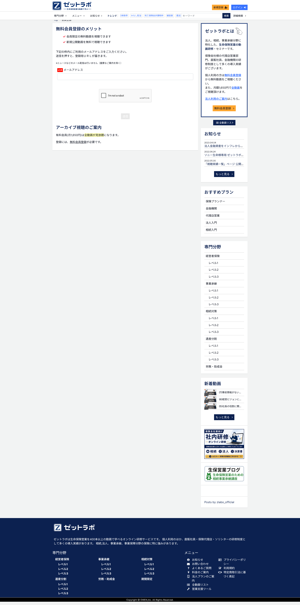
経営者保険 (213, 256)
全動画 (235, 87)
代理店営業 (213, 215)
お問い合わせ (200, 564)
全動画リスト (226, 122)
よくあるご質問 (201, 568)
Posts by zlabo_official (219, 502)
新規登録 (218, 7)
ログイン (238, 7)
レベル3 (214, 276)
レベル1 (213, 263)
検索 (226, 15)
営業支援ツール (201, 589)
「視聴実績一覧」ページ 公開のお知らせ (229, 164)
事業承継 (211, 283)
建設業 (167, 15)
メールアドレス (73, 70)
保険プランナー (215, 201)
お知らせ (95, 15)
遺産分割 (211, 339)
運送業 (177, 15)
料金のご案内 (200, 572)
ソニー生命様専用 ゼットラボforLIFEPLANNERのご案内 (239, 155)
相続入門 (211, 230)
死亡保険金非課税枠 (151, 15)
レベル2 (214, 269)
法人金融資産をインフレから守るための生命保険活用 (237, 146)
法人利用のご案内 (216, 98)
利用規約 (229, 568)
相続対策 (211, 311)
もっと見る (223, 174)
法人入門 (211, 222)
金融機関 (211, 208)
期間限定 (146, 579)
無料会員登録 (232, 75)
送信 (125, 116)
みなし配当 (133, 15)
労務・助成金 (214, 366)
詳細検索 (238, 15)
